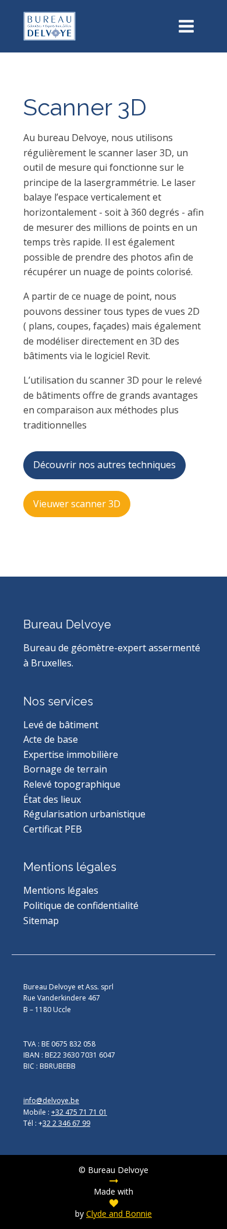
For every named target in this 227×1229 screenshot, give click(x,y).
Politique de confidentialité (81, 905)
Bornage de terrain (65, 769)
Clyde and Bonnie (119, 1213)
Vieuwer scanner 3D (76, 503)
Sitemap (41, 920)
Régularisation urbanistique (84, 813)
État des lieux (52, 799)
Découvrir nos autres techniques (104, 464)
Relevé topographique (71, 784)
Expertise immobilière (70, 754)
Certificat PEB (52, 829)
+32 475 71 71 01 (79, 1112)
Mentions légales (60, 890)
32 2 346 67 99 (66, 1123)
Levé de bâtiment (60, 724)
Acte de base (50, 739)
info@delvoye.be (51, 1100)
